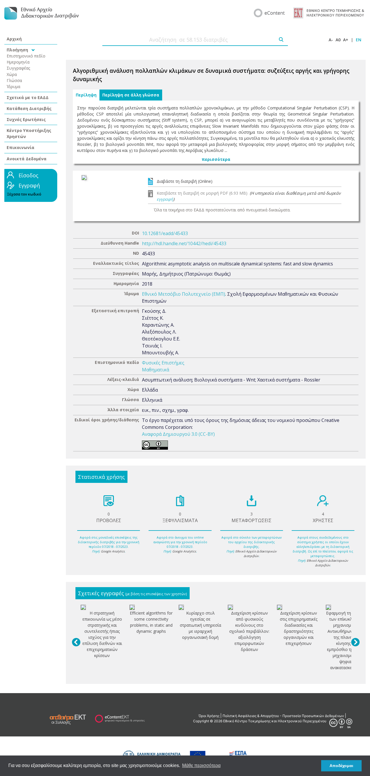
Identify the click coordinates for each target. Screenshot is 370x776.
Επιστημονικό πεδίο (26, 56)
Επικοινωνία (20, 147)
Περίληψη (86, 95)
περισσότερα (215, 159)
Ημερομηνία (18, 62)
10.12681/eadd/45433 (165, 233)
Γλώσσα (14, 80)
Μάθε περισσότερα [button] (201, 765)
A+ (345, 39)
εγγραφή (165, 199)
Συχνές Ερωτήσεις (26, 119)
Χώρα (12, 74)
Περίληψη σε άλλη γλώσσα (130, 95)
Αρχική (14, 39)
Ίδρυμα (13, 86)
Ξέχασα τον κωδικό (24, 194)
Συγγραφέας (18, 68)
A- (331, 39)
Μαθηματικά (155, 369)
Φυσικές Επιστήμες (163, 363)
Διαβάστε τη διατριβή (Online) (184, 181)
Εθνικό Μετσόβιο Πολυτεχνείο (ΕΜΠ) (183, 294)
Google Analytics (113, 551)
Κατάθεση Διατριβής (29, 108)
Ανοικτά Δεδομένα (27, 158)
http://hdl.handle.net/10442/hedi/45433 (184, 243)
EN (358, 39)
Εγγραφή (29, 185)
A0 (338, 39)
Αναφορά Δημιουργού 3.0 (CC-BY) (178, 434)
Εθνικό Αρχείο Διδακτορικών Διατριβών (256, 553)
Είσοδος (28, 175)
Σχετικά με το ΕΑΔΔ (28, 97)
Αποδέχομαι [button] (341, 765)
